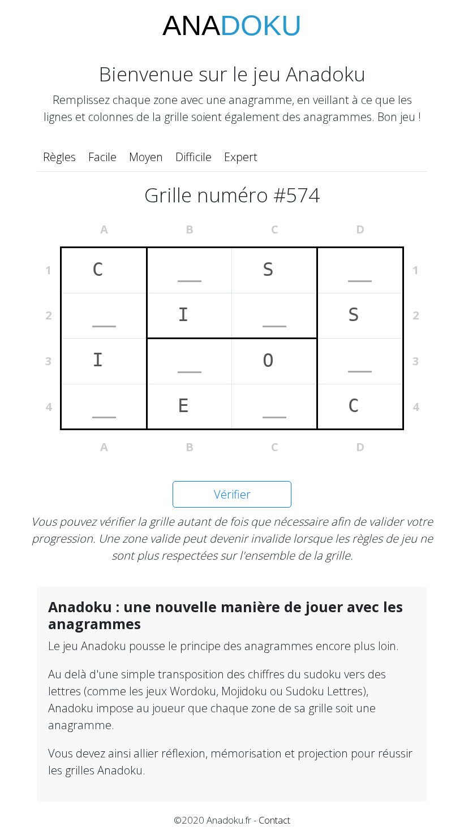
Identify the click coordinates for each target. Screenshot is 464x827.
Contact (274, 819)
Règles (59, 156)
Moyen (146, 156)
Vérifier (232, 494)
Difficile (193, 156)
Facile (102, 156)
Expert (240, 156)
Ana (232, 25)
